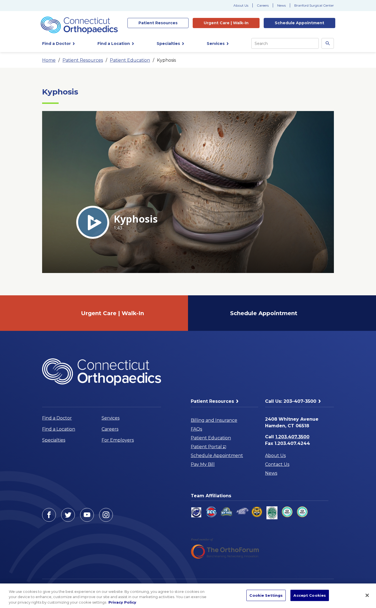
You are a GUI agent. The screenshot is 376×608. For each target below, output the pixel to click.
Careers (263, 5)
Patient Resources (82, 60)
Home (49, 60)
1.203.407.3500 (292, 436)
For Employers (118, 440)
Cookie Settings (266, 595)
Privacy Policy (122, 602)
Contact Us (277, 464)
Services (110, 418)
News (281, 5)
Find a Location (58, 429)
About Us (240, 5)
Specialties (53, 440)
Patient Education (130, 60)
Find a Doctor (57, 418)
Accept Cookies (309, 595)
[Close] (367, 595)
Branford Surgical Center (314, 5)
